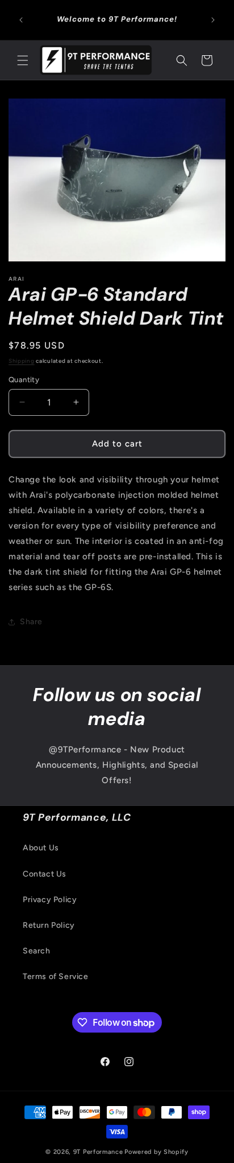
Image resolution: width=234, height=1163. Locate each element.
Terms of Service (56, 976)
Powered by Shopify (156, 1152)
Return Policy (49, 925)
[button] (22, 60)
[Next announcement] (212, 19)
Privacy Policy (50, 899)
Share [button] (31, 621)
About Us (41, 848)
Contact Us (44, 874)
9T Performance (98, 1152)
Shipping (22, 361)
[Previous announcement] (21, 19)
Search (37, 951)
